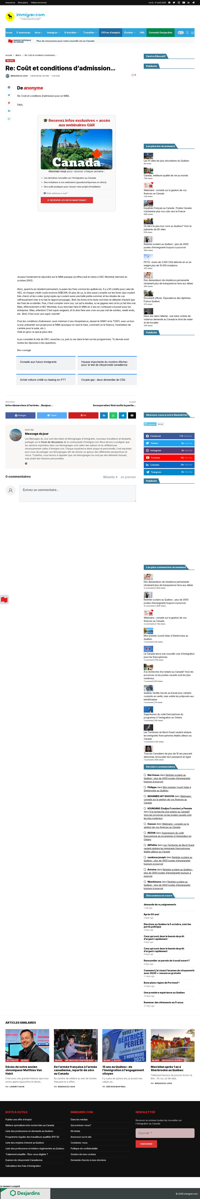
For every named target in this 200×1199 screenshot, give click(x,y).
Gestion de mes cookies (83, 1154)
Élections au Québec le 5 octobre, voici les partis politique (167, 925)
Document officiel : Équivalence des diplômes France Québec (167, 300)
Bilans (18, 55)
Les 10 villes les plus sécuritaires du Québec (166, 160)
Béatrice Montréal (116, 1087)
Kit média (75, 1131)
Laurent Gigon (17, 1087)
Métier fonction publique (79, 1060)
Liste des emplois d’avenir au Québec (24, 1142)
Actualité (12, 1060)
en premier (128, 477)
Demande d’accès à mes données (88, 1160)
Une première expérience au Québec (164, 992)
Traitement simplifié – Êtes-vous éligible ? (26, 1154)
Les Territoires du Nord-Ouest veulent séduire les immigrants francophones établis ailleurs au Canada (168, 735)
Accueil (8, 55)
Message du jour (19, 76)
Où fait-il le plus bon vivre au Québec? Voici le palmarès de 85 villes (168, 228)
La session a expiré (10, 1186)
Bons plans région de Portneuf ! (161, 982)
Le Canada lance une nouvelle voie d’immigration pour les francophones (169, 655)
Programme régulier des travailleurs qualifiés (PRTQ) (32, 1137)
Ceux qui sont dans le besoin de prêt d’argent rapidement (164, 937)
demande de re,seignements (160, 904)
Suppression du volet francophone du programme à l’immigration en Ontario (163, 716)
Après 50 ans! (151, 914)
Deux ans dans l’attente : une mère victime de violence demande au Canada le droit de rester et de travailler (168, 319)
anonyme (33, 88)
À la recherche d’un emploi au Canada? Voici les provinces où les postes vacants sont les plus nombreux (168, 675)
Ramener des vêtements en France (163, 1002)
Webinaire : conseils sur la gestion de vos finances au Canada (165, 192)
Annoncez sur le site (81, 1137)
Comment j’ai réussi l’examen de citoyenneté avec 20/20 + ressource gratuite (169, 971)
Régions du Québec (172, 1060)
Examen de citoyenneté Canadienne (23, 1160)
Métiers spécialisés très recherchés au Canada (29, 1125)
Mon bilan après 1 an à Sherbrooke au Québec (167, 1068)
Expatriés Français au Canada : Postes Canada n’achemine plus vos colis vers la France (168, 210)
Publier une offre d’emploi (18, 1119)
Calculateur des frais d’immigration (23, 1166)
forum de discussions (52, 442)
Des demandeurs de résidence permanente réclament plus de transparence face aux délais (168, 282)
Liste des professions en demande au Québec (29, 1131)
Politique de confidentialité (84, 1148)
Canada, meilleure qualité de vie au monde (166, 175)
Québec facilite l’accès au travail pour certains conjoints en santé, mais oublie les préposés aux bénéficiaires (169, 696)
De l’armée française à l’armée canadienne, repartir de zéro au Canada (75, 1070)
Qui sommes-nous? (81, 1125)
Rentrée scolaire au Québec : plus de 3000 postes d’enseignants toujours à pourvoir (166, 246)
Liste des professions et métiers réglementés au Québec (34, 1148)
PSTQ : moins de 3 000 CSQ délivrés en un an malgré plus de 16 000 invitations (167, 264)
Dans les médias (79, 1119)
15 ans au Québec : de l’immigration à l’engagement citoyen (123, 1070)
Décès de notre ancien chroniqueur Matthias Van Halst (23, 1070)
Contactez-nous (79, 1142)
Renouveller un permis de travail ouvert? (167, 960)
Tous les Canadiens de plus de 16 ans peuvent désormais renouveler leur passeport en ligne (168, 755)
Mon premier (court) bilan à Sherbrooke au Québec (166, 637)
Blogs (117, 1060)
